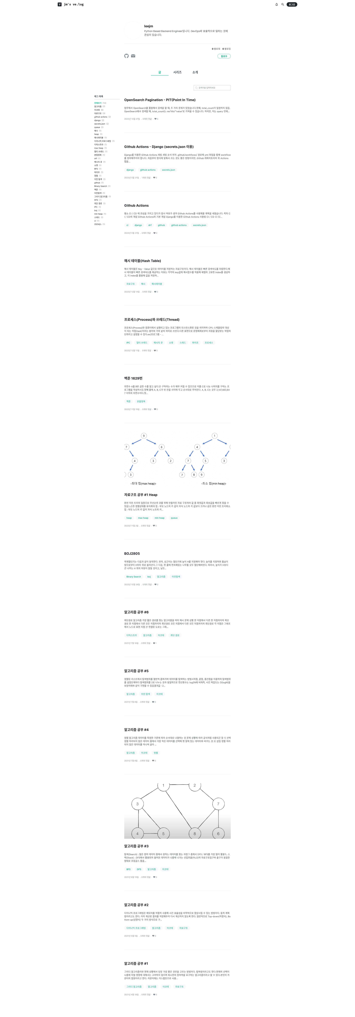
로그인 (292, 4)
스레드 (97, 217)
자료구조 (98, 113)
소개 (195, 72)
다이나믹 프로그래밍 (102, 141)
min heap (98, 214)
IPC (95, 207)
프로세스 (98, 224)
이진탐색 (98, 193)
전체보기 (98, 103)
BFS (96, 169)
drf (95, 158)
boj (95, 210)
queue (97, 127)
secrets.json (99, 124)
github (97, 182)
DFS (96, 200)
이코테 (97, 110)
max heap (98, 148)
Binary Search (100, 186)
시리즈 (177, 72)
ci (95, 221)
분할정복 (98, 155)
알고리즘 (98, 106)
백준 (96, 189)
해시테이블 (98, 137)
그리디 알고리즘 (100, 196)
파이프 (97, 172)
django (97, 120)
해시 (96, 130)
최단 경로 (98, 203)
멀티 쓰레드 (99, 151)
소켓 (96, 165)
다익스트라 (98, 144)
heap (96, 134)
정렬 (96, 176)
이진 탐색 (98, 179)
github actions (100, 117)
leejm (148, 26)
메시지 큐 (98, 162)
